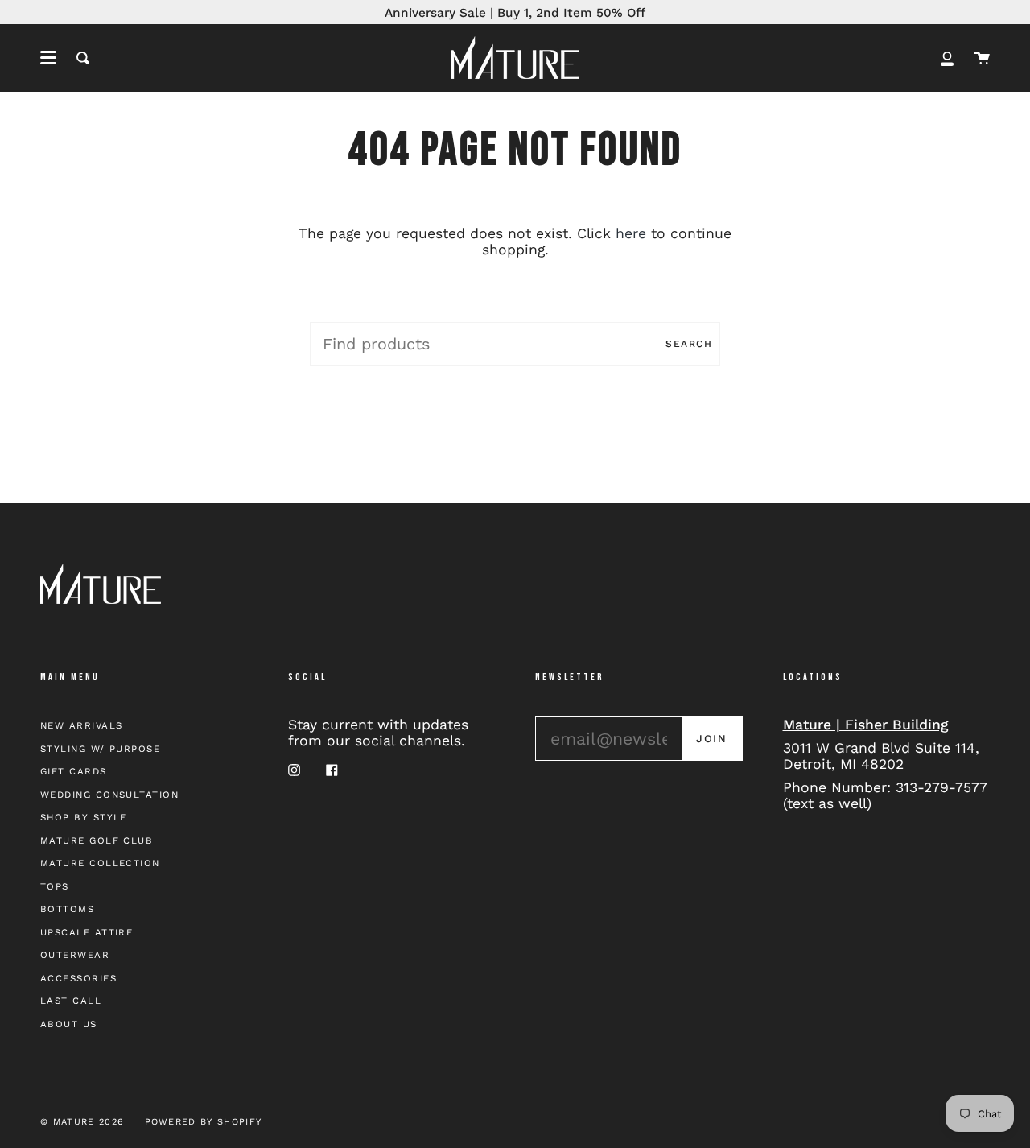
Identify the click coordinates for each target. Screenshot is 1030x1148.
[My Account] (947, 57)
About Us (68, 1024)
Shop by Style (83, 817)
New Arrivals (81, 725)
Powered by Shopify (203, 1122)
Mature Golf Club (96, 840)
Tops (54, 886)
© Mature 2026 (82, 1122)
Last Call (70, 1000)
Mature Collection (100, 863)
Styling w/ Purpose (100, 748)
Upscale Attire (86, 932)
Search (688, 343)
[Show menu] (48, 58)
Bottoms (67, 909)
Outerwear (74, 954)
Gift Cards (73, 771)
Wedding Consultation (109, 794)
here (631, 233)
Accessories (78, 978)
